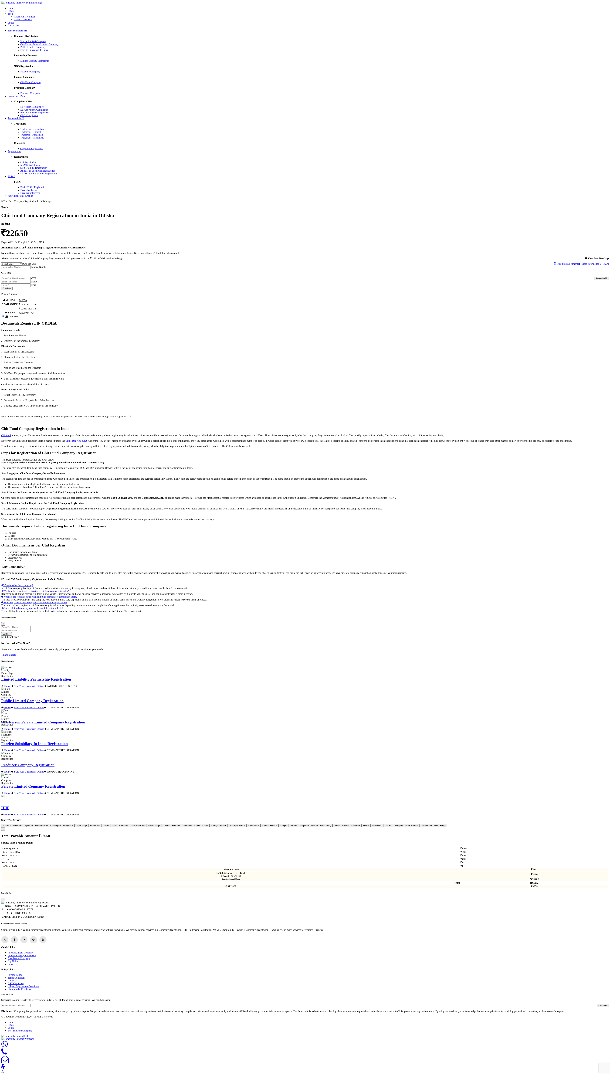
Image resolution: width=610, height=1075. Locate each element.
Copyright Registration (31, 148)
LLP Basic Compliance (32, 106)
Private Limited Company (33, 41)
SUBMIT (6, 634)
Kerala (205, 825)
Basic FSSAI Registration (33, 187)
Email (34, 285)
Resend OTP (601, 278)
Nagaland (304, 825)
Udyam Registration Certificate (23, 986)
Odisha (314, 825)
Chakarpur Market (237, 825)
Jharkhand (187, 825)
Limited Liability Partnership (34, 60)
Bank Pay (12, 964)
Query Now (14, 25)
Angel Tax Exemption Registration (37, 170)
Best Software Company (20, 1030)
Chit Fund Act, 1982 (76, 440)
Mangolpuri (68, 825)
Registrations (14, 151)
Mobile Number (39, 267)
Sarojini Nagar (154, 825)
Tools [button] (10, 13)
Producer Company (30, 93)
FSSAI (11, 176)
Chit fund (6, 435)
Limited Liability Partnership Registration (36, 679)
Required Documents (567, 263)
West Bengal (440, 825)
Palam (337, 825)
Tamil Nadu (377, 825)
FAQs (605, 263)
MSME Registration (30, 165)
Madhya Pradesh (218, 825)
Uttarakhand (426, 825)
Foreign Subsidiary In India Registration (34, 744)
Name (34, 281)
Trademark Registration (32, 129)
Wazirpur (7, 825)
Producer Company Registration (27, 765)
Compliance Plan (16, 96)
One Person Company (19, 958)
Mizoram (294, 825)
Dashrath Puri (41, 825)
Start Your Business (17, 30)
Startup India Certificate (19, 989)
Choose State (29, 263)
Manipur (283, 825)
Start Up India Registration (33, 167)
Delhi (114, 825)
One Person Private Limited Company (39, 44)
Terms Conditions (16, 977)
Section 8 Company (30, 71)
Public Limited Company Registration (32, 701)
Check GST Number (24, 16)
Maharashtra (253, 825)
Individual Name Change (20, 195)
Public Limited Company (33, 47)
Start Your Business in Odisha (29, 686)
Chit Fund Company (30, 82)
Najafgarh (17, 825)
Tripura (388, 825)
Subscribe (602, 1005)
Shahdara (123, 825)
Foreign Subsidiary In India (34, 50)
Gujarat (166, 825)
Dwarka (106, 825)
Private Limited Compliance (34, 112)
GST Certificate (16, 983)
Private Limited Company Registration (33, 786)
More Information (589, 263)
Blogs (11, 11)
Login (11, 22)
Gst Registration (28, 162)
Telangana (398, 825)
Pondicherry (325, 825)
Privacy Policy (15, 974)
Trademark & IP (16, 118)
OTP (33, 278)
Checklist (13, 316)
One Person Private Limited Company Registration (43, 722)
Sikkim (366, 825)
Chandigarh (55, 825)
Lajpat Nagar (81, 825)
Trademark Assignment (32, 137)
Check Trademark (23, 19)
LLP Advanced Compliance (34, 109)
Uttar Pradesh (411, 825)
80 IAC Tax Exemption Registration (38, 173)
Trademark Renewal (30, 132)
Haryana (176, 825)
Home (11, 8)
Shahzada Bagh (137, 825)
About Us (12, 980)
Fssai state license (29, 190)
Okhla (197, 825)
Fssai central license (30, 193)
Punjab (345, 825)
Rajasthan (355, 825)
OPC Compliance (29, 115)
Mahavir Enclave (269, 825)
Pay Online (13, 961)
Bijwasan (28, 825)
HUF (5, 808)
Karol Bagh (95, 825)
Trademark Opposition (31, 134)
